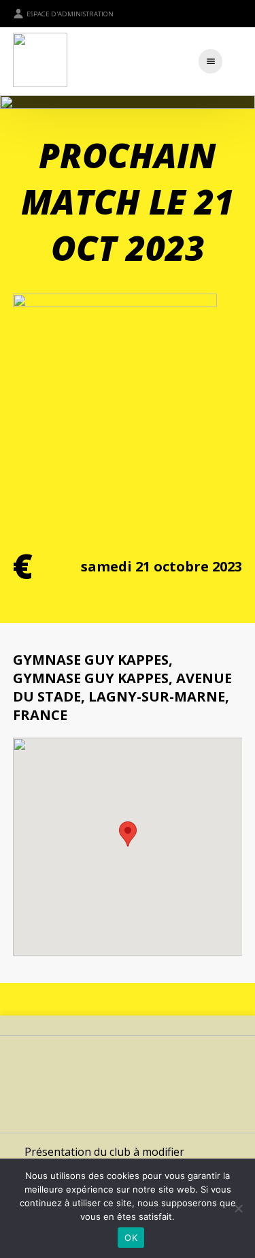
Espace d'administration (70, 14)
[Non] (238, 1208)
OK (130, 1237)
